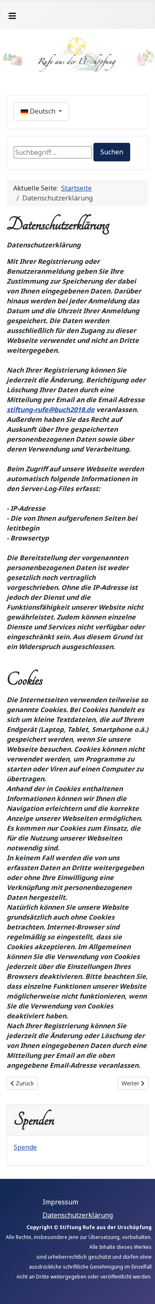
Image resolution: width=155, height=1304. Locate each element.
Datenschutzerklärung (78, 1215)
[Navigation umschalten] (12, 16)
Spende (25, 1147)
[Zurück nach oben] (140, 1288)
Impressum (60, 1201)
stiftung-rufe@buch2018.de (51, 409)
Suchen (111, 151)
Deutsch (42, 111)
